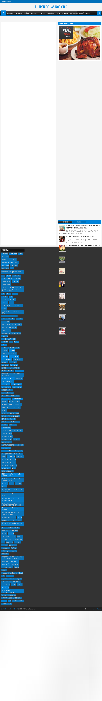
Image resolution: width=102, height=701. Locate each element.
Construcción (6, 330)
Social (14, 585)
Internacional (5, 448)
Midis (14, 468)
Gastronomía (5, 428)
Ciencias (4, 297)
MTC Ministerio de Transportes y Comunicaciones (12, 524)
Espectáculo (51, 13)
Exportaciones (17, 399)
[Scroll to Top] (99, 698)
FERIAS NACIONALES (8, 419)
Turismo (4, 601)
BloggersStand (96, 609)
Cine (10, 297)
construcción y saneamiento (11, 333)
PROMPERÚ (15, 561)
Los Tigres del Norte (8, 462)
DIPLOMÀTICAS (6, 359)
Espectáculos (6, 387)
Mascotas (13, 465)
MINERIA (18, 483)
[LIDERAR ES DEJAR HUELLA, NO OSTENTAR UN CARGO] (62, 239)
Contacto (4, 336)
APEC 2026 (5, 268)
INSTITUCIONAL (6, 442)
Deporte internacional (8, 353)
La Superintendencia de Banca (11, 454)
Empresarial (19, 371)
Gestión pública (6, 433)
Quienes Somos (74, 13)
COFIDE (3, 308)
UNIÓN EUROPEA (17, 601)
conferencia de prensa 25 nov (11, 324)
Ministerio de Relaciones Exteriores (9, 509)
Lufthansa (4, 465)
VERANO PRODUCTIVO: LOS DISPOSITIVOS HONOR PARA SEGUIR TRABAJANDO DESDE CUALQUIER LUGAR (83, 227)
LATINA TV (11, 457)
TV (10, 601)
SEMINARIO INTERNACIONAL (10, 582)
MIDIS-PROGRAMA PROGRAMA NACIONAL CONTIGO (11, 475)
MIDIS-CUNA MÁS (7, 471)
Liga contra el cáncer (8, 459)
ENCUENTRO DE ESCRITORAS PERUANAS (11, 375)
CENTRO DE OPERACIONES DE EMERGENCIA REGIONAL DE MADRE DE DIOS (11, 289)
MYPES (3, 534)
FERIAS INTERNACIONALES (10, 416)
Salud (58, 13)
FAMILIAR (4, 402)
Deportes (65, 13)
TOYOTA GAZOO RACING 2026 (11, 598)
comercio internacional (9, 316)
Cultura (43, 13)
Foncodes (12, 425)
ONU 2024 (9, 542)
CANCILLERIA (5, 281)
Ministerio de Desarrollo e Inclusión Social (10, 499)
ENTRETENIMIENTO (7, 378)
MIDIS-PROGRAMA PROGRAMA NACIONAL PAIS (11, 479)
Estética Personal (7, 393)
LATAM (3, 457)
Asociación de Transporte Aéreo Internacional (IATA (12, 272)
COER (11, 302)
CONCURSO (5, 322)
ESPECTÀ (19, 378)
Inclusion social (6, 439)
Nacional (11, 534)
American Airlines (7, 262)
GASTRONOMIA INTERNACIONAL (12, 430)
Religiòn (4, 570)
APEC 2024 (5, 265)
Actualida (4, 254)
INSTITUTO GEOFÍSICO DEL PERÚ (12, 445)
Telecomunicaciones (8, 595)
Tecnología (5, 587)
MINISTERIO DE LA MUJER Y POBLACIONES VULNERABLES (11, 504)
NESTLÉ (19, 536)
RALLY (17, 567)
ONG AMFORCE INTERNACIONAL (12, 539)
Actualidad (19, 13)
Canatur (17, 279)
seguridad (9, 576)
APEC (17, 262)
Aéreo (21, 254)
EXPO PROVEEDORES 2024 (10, 396)
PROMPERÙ (5, 564)
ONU (2, 542)
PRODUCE (4, 554)
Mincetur (4, 483)
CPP (11, 342)
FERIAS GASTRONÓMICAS (10, 413)
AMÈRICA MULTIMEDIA (8, 259)
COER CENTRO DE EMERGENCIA (11, 305)
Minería (3, 486)
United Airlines (6, 604)
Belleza (8, 276)
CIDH (3, 294)
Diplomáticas (14, 356)
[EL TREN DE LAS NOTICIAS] (3, 12)
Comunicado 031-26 (8, 319)
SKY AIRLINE (5, 585)
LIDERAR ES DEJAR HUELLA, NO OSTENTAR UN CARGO (80, 237)
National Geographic (8, 536)
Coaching (4, 302)
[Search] (99, 13)
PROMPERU (5, 561)
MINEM (11, 483)
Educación (13, 365)
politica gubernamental (9, 551)
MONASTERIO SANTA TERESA (11, 520)
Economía (4, 365)
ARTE (12, 268)
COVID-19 (4, 342)
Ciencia (14, 294)
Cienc (9, 294)
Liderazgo (20, 457)
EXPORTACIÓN (6, 399)
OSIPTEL (18, 542)
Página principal (6, 1)
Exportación (34, 13)
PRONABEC (14, 564)
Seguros (19, 579)
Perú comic (5, 548)
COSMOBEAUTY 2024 (8, 339)
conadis (19, 319)
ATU (2, 276)
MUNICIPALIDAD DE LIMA (9, 531)
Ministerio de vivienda (8, 517)
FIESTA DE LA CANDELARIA (10, 422)
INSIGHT (16, 439)
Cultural (3, 345)
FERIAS (3, 410)
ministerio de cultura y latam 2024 (10, 495)
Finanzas (4, 425)
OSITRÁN (4, 545)
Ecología (4, 362)
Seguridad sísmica (7, 579)
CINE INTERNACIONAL (8, 300)
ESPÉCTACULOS (6, 390)
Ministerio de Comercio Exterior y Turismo (12, 490)
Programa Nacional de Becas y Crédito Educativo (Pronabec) (11, 557)
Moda (20, 517)
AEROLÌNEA (5, 257)
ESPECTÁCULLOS (7, 381)
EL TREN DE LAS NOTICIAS (51, 6)
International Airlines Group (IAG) (12, 451)
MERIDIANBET (10, 13)
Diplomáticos (17, 359)
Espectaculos (16, 384)
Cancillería (15, 281)
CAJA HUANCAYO (7, 279)
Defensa (4, 351)
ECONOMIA (12, 362)
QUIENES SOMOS (7, 567)
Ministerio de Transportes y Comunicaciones (10, 513)
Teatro (20, 585)
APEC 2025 (14, 265)
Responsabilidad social (9, 573)
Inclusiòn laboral (6, 436)
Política (27, 13)
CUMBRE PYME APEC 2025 (10, 348)
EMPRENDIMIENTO (7, 371)
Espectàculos (17, 387)
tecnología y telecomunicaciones (8, 591)
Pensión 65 (13, 545)
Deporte (12, 351)
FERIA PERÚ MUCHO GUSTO (10, 407)
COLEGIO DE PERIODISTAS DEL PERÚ (11, 312)
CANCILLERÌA (5, 284)
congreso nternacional (9, 327)
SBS (2, 576)
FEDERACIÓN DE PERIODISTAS (11, 404)
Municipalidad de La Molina (10, 528)
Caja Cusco (17, 276)
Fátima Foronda (14, 402)
